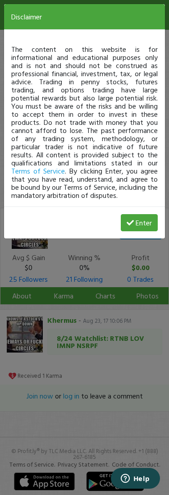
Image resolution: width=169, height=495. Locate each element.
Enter (144, 222)
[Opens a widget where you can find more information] (135, 479)
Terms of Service (38, 170)
